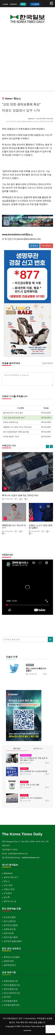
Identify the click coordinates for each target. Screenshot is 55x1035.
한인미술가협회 (11, 937)
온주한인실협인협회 (13, 941)
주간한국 (8, 893)
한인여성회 (9, 933)
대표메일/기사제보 (9, 849)
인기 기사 (16, 748)
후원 (23, 4)
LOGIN (5, 4)
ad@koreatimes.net (30, 857)
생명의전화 (9, 961)
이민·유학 (8, 885)
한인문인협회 (10, 917)
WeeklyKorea (25, 755)
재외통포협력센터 (12, 1005)
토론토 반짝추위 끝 (10, 422)
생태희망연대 (10, 965)
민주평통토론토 (11, 1001)
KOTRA (7, 997)
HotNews (24, 768)
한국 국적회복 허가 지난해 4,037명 (33, 771)
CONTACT (13, 4)
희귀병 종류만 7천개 (11, 437)
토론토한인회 (10, 929)
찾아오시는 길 (10, 901)
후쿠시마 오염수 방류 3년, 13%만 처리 (20, 495)
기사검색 (35, 4)
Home (8, 98)
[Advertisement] (27, 58)
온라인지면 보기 (11, 877)
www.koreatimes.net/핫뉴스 (17, 234)
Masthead (8, 873)
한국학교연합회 (11, 925)
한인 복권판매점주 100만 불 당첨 (16, 432)
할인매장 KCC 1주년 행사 (13, 413)
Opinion (30, 665)
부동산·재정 (9, 889)
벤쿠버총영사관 (11, 989)
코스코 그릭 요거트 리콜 (29, 785)
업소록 (7, 897)
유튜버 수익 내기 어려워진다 (31, 798)
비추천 (47, 246)
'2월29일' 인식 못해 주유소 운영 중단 (17, 427)
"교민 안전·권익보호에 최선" (14, 418)
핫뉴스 (17, 98)
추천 (35, 246)
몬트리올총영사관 (12, 985)
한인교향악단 (10, 921)
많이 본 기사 (38, 748)
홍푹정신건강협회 (12, 957)
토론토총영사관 (11, 981)
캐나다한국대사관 (12, 993)
